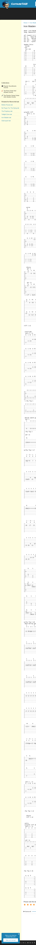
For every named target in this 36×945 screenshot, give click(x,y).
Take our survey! (11, 940)
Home (25, 23)
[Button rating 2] (27, 904)
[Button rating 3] (30, 904)
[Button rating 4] (33, 904)
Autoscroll (28, 911)
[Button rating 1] (24, 904)
